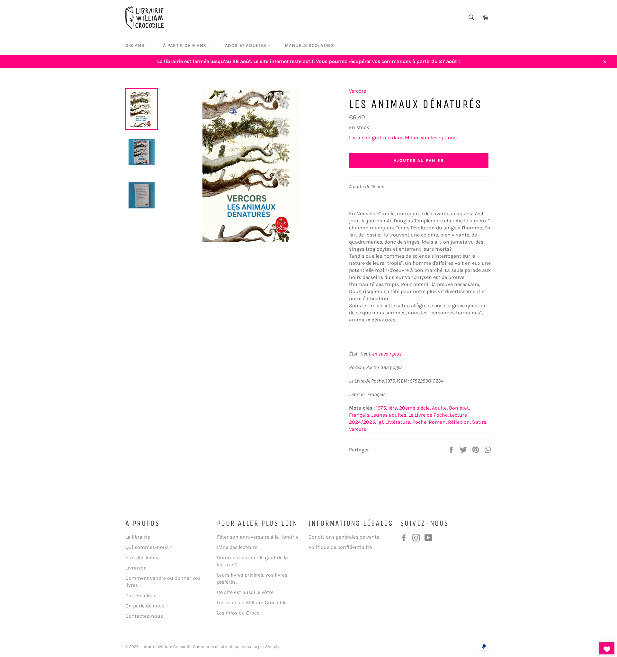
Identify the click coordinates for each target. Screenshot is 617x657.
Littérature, (398, 422)
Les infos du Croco (238, 613)
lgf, (380, 422)
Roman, (438, 422)
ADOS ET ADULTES (246, 45)
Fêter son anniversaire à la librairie (258, 537)
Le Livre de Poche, (428, 415)
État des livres (141, 557)
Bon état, (459, 408)
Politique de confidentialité (340, 547)
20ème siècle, (415, 408)
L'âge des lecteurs (237, 547)
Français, (359, 415)
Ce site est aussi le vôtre (245, 592)
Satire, (479, 422)
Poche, (419, 422)
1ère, (393, 408)
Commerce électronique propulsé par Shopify (236, 646)
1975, (381, 408)
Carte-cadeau (141, 595)
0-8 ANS (135, 45)
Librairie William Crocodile (166, 646)
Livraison (136, 568)
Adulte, (440, 408)
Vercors (357, 91)
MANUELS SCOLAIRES (309, 45)
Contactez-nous (144, 616)
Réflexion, (459, 422)
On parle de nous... (146, 606)
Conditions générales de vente (343, 537)
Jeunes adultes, (389, 415)
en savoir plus (387, 354)
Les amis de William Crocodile (252, 602)
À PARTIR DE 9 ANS (185, 45)
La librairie (137, 537)
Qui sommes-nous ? (149, 547)
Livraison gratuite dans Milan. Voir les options (403, 137)
